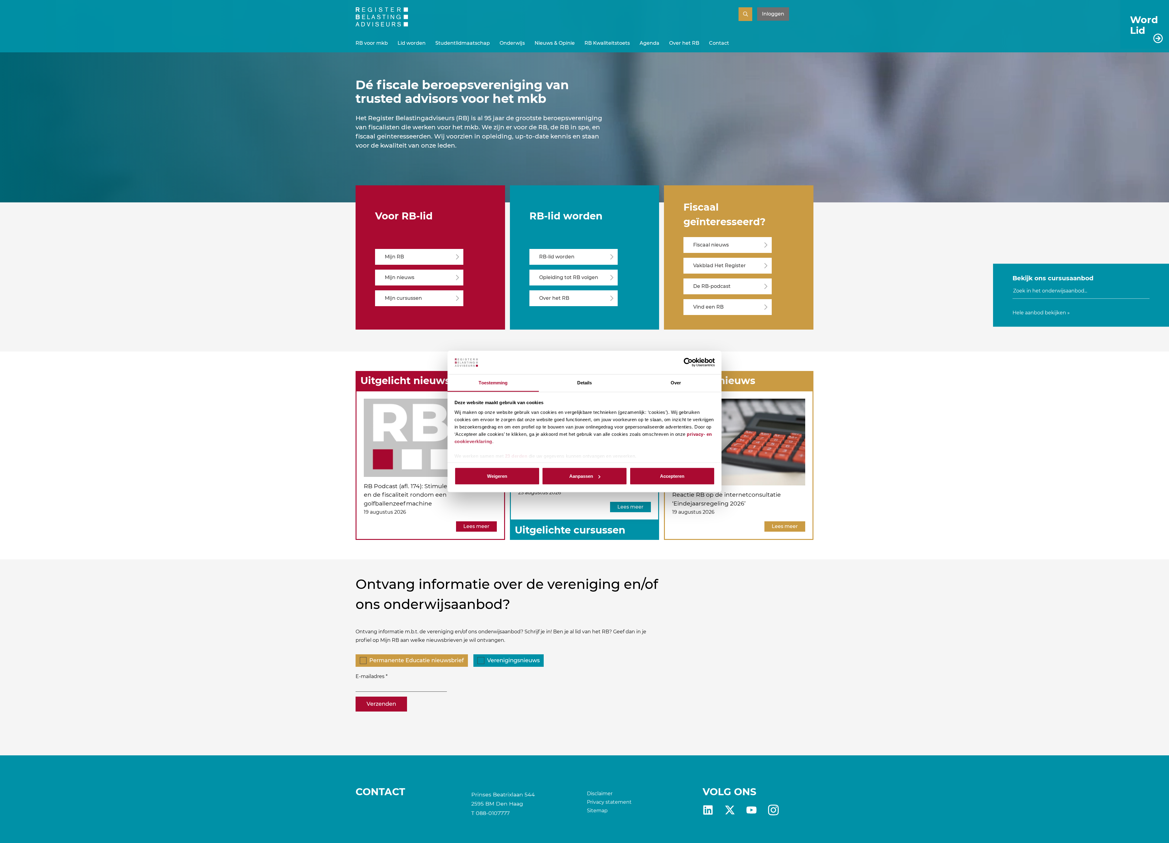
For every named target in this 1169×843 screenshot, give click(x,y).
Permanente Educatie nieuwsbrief (416, 660)
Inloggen (773, 14)
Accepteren (672, 476)
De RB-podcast (712, 286)
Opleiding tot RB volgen (568, 277)
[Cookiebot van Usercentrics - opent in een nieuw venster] (688, 362)
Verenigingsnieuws (513, 660)
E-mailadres (370, 676)
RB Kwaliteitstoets (607, 43)
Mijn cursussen (403, 298)
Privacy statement (609, 802)
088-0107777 (493, 813)
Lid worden (412, 43)
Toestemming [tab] (493, 382)
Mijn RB (394, 257)
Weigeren (497, 476)
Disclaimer (600, 793)
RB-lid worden (556, 257)
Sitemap (597, 810)
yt (751, 810)
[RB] (382, 25)
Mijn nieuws (399, 277)
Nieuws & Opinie (555, 43)
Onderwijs (512, 43)
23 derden (516, 455)
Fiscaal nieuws (711, 245)
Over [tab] (676, 382)
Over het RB (684, 43)
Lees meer (476, 526)
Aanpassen (581, 476)
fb (773, 810)
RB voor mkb (372, 43)
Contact (719, 43)
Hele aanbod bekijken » (1041, 312)
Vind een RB (708, 307)
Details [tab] (584, 382)
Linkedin (708, 810)
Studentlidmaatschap (462, 43)
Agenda (649, 43)
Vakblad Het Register (719, 265)
